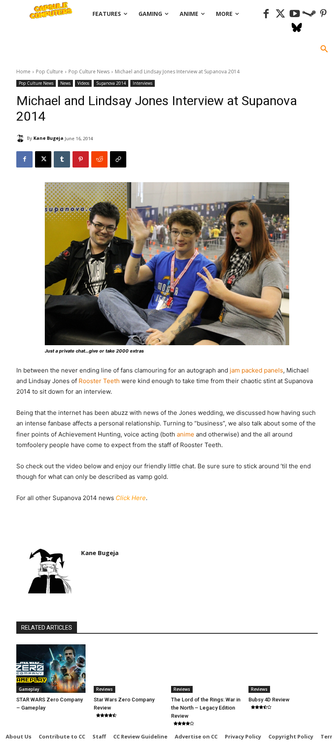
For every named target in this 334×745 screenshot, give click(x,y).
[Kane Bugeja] (21, 138)
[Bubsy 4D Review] (283, 668)
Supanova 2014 (111, 83)
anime (185, 434)
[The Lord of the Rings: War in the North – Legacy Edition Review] (205, 668)
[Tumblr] (62, 159)
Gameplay (29, 689)
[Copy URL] (118, 159)
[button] (324, 49)
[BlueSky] (297, 28)
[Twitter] (280, 14)
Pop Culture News (89, 71)
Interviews (142, 83)
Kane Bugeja (48, 138)
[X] (43, 159)
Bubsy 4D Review (269, 700)
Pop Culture (49, 71)
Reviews (104, 689)
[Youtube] (295, 14)
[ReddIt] (99, 159)
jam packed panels (256, 370)
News (65, 83)
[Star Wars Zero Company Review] (128, 668)
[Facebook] (266, 14)
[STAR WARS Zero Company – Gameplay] (51, 668)
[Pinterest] (323, 14)
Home (23, 71)
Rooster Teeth (99, 381)
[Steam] (309, 14)
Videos (83, 83)
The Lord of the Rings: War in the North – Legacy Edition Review (205, 708)
